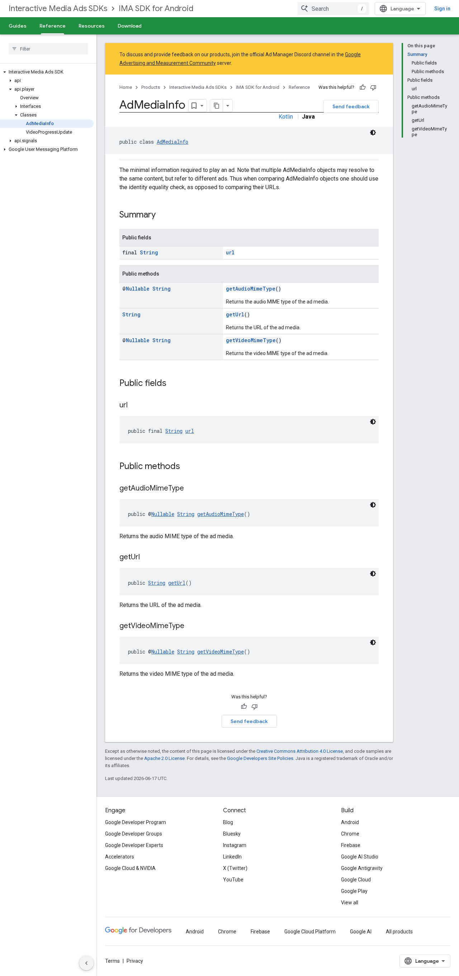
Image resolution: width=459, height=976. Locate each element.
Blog (228, 822)
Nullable (138, 288)
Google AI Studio (359, 857)
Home (125, 87)
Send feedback (351, 106)
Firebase (350, 845)
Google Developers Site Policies (260, 758)
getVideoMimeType (251, 340)
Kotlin (286, 116)
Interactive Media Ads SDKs (58, 8)
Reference (52, 26)
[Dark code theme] (373, 132)
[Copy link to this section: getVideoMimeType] (191, 626)
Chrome (350, 834)
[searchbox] (48, 48)
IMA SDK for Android (156, 8)
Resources (92, 26)
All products (399, 931)
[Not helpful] (373, 87)
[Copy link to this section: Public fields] (173, 383)
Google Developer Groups (133, 834)
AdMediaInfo (172, 141)
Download (130, 26)
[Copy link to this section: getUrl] (147, 557)
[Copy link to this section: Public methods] (187, 467)
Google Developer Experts (134, 845)
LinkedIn (232, 857)
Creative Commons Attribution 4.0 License (299, 751)
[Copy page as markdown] (216, 106)
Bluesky (232, 834)
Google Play (354, 891)
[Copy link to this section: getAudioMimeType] (191, 488)
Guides (18, 26)
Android (350, 822)
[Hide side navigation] (86, 963)
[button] (47, 72)
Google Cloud (356, 879)
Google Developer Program (135, 822)
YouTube (233, 879)
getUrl (235, 314)
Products (150, 87)
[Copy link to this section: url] (135, 405)
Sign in (442, 8)
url (230, 252)
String (149, 252)
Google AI (361, 931)
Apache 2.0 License (164, 758)
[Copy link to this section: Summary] (163, 215)
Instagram (234, 845)
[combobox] (333, 8)
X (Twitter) (235, 868)
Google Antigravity (362, 868)
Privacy (135, 961)
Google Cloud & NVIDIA (130, 868)
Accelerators (119, 857)
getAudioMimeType (250, 288)
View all (349, 902)
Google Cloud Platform (310, 931)
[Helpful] (362, 87)
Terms (112, 961)
